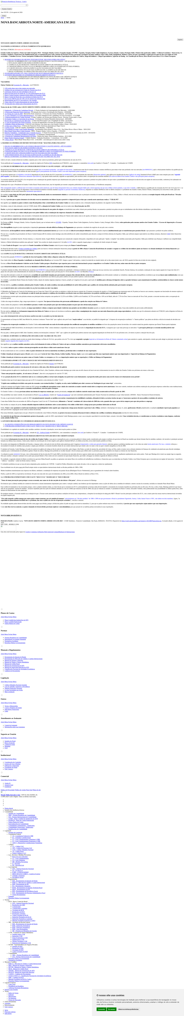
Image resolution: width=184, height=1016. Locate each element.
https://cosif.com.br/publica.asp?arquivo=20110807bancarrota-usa (141, 521)
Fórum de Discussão (14, 1000)
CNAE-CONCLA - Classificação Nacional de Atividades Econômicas (29, 976)
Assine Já (7, 783)
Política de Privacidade (8, 790)
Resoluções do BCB (18, 912)
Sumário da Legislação (15, 832)
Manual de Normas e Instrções (14, 660)
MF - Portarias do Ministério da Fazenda (24, 931)
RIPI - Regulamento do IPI (20, 884)
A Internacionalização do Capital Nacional (17, 117)
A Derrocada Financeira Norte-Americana (17, 112)
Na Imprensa (12, 998)
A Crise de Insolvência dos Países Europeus (18, 122)
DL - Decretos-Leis (18, 865)
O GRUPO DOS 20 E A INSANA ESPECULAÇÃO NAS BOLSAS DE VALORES (31, 153)
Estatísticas (8, 786)
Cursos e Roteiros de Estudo (13, 708)
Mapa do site (37, 790)
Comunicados (16, 907)
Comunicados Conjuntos (19, 908)
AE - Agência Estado (43, 432)
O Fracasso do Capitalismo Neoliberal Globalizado (20, 134)
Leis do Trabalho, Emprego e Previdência (17, 686)
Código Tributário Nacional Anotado (16, 685)
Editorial (11, 995)
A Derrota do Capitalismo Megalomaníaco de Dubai (20, 136)
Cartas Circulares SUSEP (20, 951)
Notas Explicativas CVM (20, 938)
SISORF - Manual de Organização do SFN (21, 970)
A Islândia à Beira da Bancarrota (14, 124)
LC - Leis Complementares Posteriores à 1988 (26, 841)
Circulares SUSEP (17, 950)
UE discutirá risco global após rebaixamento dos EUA (21, 104)
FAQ (6, 748)
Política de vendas (20, 790)
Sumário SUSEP (17, 946)
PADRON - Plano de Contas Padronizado (21, 820)
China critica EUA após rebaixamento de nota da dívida (21, 102)
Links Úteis (11, 984)
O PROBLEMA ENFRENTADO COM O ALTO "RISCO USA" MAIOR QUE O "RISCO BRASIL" (36, 426)
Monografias (12, 996)
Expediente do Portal (11, 767)
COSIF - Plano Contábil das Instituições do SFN (23, 818)
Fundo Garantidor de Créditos (28, 248)
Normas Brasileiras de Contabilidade (16, 637)
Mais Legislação (9, 692)
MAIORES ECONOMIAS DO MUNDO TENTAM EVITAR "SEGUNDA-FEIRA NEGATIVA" (35, 59)
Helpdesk (7, 746)
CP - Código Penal (18, 851)
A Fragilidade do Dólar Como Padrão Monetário (19, 129)
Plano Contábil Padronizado (13, 622)
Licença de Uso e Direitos (12, 764)
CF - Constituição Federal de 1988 (22, 836)
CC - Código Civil (17, 846)
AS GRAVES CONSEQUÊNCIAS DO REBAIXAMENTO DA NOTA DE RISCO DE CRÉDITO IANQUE (39, 424)
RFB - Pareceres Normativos (21, 927)
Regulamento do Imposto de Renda (15, 657)
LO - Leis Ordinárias (18, 860)
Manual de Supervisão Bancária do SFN (17, 667)
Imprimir (180, 39)
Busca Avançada (10, 743)
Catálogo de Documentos (12, 671)
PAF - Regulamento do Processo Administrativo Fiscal (28, 893)
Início (6, 1010)
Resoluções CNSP (17, 948)
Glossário (8, 1003)
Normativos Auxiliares (11, 641)
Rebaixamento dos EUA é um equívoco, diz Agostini (21, 100)
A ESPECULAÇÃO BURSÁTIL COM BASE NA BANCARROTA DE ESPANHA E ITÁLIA (34, 149)
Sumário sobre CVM (18, 934)
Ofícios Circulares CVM (19, 941)
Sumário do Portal (10, 741)
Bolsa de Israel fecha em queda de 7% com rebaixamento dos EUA (25, 93)
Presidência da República (16, 986)
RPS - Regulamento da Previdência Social (25, 891)
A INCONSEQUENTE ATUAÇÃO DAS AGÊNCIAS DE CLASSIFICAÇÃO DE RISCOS (33, 155)
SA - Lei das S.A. (17, 870)
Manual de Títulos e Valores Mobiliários (17, 662)
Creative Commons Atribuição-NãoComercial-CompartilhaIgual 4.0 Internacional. (50, 532)
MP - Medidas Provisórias (20, 862)
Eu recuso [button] (111, 1009)
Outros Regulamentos (18, 894)
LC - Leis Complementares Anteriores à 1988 (26, 839)
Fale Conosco (9, 769)
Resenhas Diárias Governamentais (15, 643)
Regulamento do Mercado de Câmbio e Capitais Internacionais (23, 659)
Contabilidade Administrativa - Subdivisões (21, 825)
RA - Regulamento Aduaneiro (21, 886)
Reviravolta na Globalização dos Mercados (18, 121)
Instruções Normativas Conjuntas (22, 919)
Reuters (51, 364)
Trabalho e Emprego (18, 875)
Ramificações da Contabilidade (17, 829)
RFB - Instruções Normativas (21, 926)
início (2, 17)
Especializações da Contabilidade (18, 824)
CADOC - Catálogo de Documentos (19, 974)
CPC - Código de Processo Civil (22, 848)
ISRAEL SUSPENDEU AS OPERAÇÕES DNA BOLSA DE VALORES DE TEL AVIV (32, 156)
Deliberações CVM (18, 939)
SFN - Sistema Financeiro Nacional (23, 869)
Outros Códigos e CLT (19, 853)
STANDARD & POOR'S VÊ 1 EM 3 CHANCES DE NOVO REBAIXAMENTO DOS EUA (34, 73)
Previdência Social (17, 877)
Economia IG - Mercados (21, 85)
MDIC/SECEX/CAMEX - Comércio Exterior (26, 874)
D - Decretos (16, 863)
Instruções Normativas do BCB (21, 917)
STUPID (58, 222)
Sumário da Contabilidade (16, 813)
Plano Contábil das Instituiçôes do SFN (16, 620)
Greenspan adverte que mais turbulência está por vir (20, 92)
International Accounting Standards (15, 639)
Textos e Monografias (11, 706)
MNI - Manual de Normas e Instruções (20, 965)
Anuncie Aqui (9, 785)
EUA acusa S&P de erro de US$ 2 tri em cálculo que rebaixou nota (25, 98)
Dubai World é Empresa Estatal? (14, 138)
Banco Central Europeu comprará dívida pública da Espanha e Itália (25, 95)
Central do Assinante (11, 725)
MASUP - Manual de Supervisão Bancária (21, 972)
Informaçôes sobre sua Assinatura (15, 727)
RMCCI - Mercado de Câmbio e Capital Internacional (28, 882)
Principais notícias (10, 1012)
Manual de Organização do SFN (14, 665)
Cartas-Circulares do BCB (20, 915)
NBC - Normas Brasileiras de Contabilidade (21, 815)
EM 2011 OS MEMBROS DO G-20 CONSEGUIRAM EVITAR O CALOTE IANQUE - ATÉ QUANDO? (38, 146)
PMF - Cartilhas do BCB (16, 977)
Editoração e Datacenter (12, 765)
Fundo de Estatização (63, 395)
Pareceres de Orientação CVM (21, 943)
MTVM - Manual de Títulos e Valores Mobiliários (23, 967)
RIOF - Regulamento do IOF (21, 889)
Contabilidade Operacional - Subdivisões (20, 827)
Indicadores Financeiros (12, 709)
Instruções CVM (17, 936)
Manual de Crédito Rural (12, 664)
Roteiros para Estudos (11, 989)
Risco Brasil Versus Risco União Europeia (17, 131)
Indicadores (8, 1013)
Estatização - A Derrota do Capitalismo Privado (19, 110)
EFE (50, 163)
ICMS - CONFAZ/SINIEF (20, 872)
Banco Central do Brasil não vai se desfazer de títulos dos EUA (24, 97)
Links (6, 711)
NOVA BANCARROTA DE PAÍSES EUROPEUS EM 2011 (24, 148)
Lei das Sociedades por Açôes (14, 690)
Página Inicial (9, 808)
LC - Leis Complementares (20, 858)
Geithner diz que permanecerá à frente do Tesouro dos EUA (23, 90)
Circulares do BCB (18, 910)
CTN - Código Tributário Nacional (22, 850)
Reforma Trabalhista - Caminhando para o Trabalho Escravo (23, 133)
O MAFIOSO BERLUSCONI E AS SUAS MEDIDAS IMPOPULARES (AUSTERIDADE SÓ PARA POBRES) (40, 151)
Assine (6, 9)
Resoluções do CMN (18, 905)
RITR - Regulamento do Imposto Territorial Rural (27, 888)
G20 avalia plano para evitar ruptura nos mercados (20, 88)
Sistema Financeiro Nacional (13, 688)
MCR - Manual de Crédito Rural (18, 969)
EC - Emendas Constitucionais (21, 837)
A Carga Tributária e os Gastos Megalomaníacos (19, 115)
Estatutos (11, 896)
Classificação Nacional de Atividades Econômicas (20, 669)
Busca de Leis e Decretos (20, 856)
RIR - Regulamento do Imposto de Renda (24, 881)
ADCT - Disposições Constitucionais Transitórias (27, 843)
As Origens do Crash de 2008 (14, 114)
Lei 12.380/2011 (44, 395)
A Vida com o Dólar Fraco (13, 126)
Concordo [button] (101, 1009)
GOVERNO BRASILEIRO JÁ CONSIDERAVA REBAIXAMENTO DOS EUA (30, 75)
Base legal (29, 790)
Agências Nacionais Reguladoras (18, 988)
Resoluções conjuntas (18, 913)
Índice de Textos (13, 993)
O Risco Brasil (9, 139)
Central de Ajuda (10, 744)
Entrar (4, 15)
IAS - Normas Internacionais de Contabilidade (22, 817)
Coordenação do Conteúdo (13, 762)
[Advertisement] (36, 32)
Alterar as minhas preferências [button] (128, 1009)
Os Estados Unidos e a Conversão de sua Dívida (19, 119)
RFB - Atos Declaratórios (20, 929)
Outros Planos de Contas (12, 623)
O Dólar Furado (9, 127)
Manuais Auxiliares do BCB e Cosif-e (23, 920)
